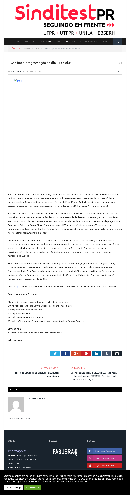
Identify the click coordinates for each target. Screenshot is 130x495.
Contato (105, 41)
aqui (17, 286)
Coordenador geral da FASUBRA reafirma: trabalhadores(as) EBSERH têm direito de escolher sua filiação (94, 376)
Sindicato (45, 41)
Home (35, 41)
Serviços (75, 41)
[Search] (117, 41)
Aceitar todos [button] (32, 487)
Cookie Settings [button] (13, 487)
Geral (119, 71)
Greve (26, 41)
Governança (90, 41)
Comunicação (60, 41)
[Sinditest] (65, 18)
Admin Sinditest (18, 71)
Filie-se (16, 41)
